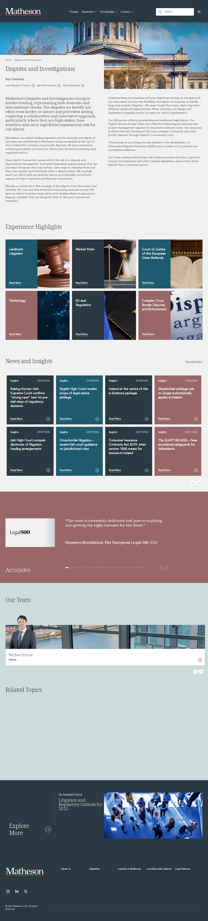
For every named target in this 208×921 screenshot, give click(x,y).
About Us (66, 868)
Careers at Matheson (129, 868)
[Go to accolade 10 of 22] (100, 567)
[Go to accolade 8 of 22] (92, 567)
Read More (15, 283)
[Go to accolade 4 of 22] (78, 567)
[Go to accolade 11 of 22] (103, 567)
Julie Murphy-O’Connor (17, 85)
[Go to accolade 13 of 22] (111, 567)
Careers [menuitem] (125, 11)
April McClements (46, 85)
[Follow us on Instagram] (8, 891)
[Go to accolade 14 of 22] (114, 567)
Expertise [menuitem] (87, 11)
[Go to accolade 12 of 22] (107, 567)
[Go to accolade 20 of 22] (136, 567)
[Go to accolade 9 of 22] (96, 567)
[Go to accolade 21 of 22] (140, 567)
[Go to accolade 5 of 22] (81, 567)
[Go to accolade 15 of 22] (118, 567)
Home (8, 60)
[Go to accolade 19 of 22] (133, 567)
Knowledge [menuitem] (107, 11)
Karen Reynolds (71, 85)
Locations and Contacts (159, 868)
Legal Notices (182, 868)
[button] (199, 12)
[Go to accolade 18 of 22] (129, 567)
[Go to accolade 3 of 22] (74, 567)
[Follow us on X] (25, 891)
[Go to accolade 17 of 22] (125, 567)
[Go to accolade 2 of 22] (70, 567)
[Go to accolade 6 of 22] (85, 567)
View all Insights (194, 362)
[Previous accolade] (161, 567)
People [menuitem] (73, 11)
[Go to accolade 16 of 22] (122, 567)
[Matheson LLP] (23, 12)
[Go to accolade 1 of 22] (67, 567)
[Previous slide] (193, 483)
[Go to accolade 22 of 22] (144, 567)
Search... (169, 12)
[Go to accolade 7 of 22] (89, 567)
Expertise (94, 868)
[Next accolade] (167, 567)
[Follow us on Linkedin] (16, 891)
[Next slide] (198, 483)
